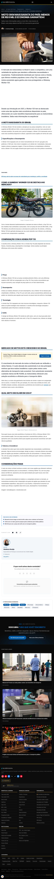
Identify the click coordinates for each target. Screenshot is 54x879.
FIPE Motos (39, 820)
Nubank (20, 809)
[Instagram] (2, 776)
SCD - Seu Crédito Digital (24, 830)
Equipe (9, 869)
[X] (12, 776)
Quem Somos (4, 869)
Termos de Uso (4, 840)
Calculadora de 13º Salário (42, 802)
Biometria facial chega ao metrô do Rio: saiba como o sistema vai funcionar (24, 519)
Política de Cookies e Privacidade (26, 869)
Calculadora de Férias (41, 807)
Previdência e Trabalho (6, 817)
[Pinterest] (21, 776)
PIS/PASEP (21, 861)
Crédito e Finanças (23, 794)
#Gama (13, 607)
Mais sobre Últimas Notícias (36, 637)
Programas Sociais (5, 815)
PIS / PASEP (3, 812)
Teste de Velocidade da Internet (17, 871)
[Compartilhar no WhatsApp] (12, 532)
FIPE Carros (39, 817)
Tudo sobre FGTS (5, 796)
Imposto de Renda (5, 820)
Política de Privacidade (6, 835)
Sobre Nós (3, 830)
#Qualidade (20, 607)
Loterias (21, 822)
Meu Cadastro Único (23, 835)
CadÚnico (3, 802)
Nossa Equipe (4, 832)
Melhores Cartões (41, 822)
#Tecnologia (30, 604)
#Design (47, 604)
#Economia (6, 607)
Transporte (20, 9)
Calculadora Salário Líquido (42, 799)
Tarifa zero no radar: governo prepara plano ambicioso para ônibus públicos (24, 521)
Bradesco (21, 817)
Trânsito (27, 9)
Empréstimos (22, 796)
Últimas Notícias (11, 9)
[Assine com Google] (27, 589)
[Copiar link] (20, 532)
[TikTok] (15, 776)
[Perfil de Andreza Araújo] (2, 29)
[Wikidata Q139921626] (19, 874)
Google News (6, 780)
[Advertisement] (27, 96)
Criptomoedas (42, 861)
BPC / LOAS (3, 807)
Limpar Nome (22, 804)
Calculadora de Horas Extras (43, 804)
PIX (19, 807)
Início (3, 9)
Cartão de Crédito (23, 799)
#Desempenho (14, 604)
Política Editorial (4, 838)
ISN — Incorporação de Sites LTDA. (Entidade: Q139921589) (19, 876)
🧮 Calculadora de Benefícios (43, 794)
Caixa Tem (3, 804)
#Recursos (27, 607)
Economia (35, 861)
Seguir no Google (45, 356)
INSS (9, 858)
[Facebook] (9, 776)
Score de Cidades (23, 832)
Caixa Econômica (22, 812)
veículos (46, 385)
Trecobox (21, 838)
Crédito (22, 858)
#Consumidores (39, 604)
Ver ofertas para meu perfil (17, 637)
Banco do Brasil (22, 815)
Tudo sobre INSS (5, 794)
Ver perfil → (6, 556)
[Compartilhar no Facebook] (16, 532)
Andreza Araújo (10, 28)
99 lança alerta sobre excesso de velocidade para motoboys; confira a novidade (24, 176)
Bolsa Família (4, 799)
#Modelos (23, 604)
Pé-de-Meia (4, 809)
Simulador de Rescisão (41, 796)
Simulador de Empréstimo (42, 812)
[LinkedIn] (18, 776)
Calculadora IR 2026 (41, 809)
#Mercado (6, 604)
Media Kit (3, 848)
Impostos (3, 822)
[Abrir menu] (32, 2)
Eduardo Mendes (49, 874)
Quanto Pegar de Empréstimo (43, 815)
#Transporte (35, 607)
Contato (3, 845)
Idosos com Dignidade (24, 840)
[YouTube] (5, 776)
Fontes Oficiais (4, 843)
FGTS (13, 858)
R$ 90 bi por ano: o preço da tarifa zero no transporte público (20, 524)
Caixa (3, 864)
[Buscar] (51, 2)
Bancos (3, 858)
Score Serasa (22, 802)
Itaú (20, 820)
